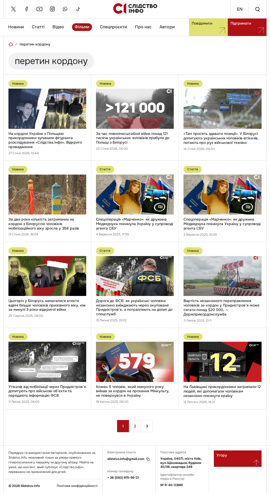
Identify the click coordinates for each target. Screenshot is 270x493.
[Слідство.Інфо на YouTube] (39, 9)
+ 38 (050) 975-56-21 (123, 478)
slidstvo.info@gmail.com (125, 459)
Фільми (82, 27)
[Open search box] (257, 9)
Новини (16, 27)
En (240, 9)
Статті (38, 27)
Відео (58, 27)
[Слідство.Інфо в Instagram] (52, 9)
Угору (221, 455)
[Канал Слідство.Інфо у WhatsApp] (65, 9)
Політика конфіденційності (77, 486)
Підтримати (240, 23)
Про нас (143, 27)
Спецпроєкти (113, 27)
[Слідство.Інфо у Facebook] (26, 9)
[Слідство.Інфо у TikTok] (78, 9)
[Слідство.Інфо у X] (13, 9)
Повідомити (202, 23)
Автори (167, 27)
